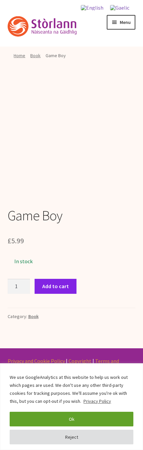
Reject (71, 437)
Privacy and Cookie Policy (36, 361)
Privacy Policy (97, 401)
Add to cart (55, 286)
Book (35, 55)
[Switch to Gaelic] (120, 7)
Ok (71, 419)
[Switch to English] (92, 7)
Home (19, 55)
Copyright (80, 361)
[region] (71, 406)
